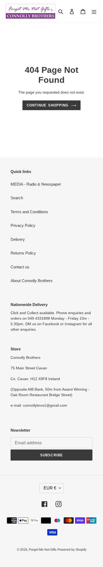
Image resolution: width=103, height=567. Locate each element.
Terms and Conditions (29, 212)
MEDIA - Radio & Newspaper (36, 184)
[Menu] (94, 11)
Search (17, 198)
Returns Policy (23, 253)
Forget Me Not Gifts (43, 549)
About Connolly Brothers (32, 280)
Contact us (20, 267)
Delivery (18, 239)
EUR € (50, 488)
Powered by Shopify (72, 549)
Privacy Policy (23, 225)
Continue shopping (47, 105)
